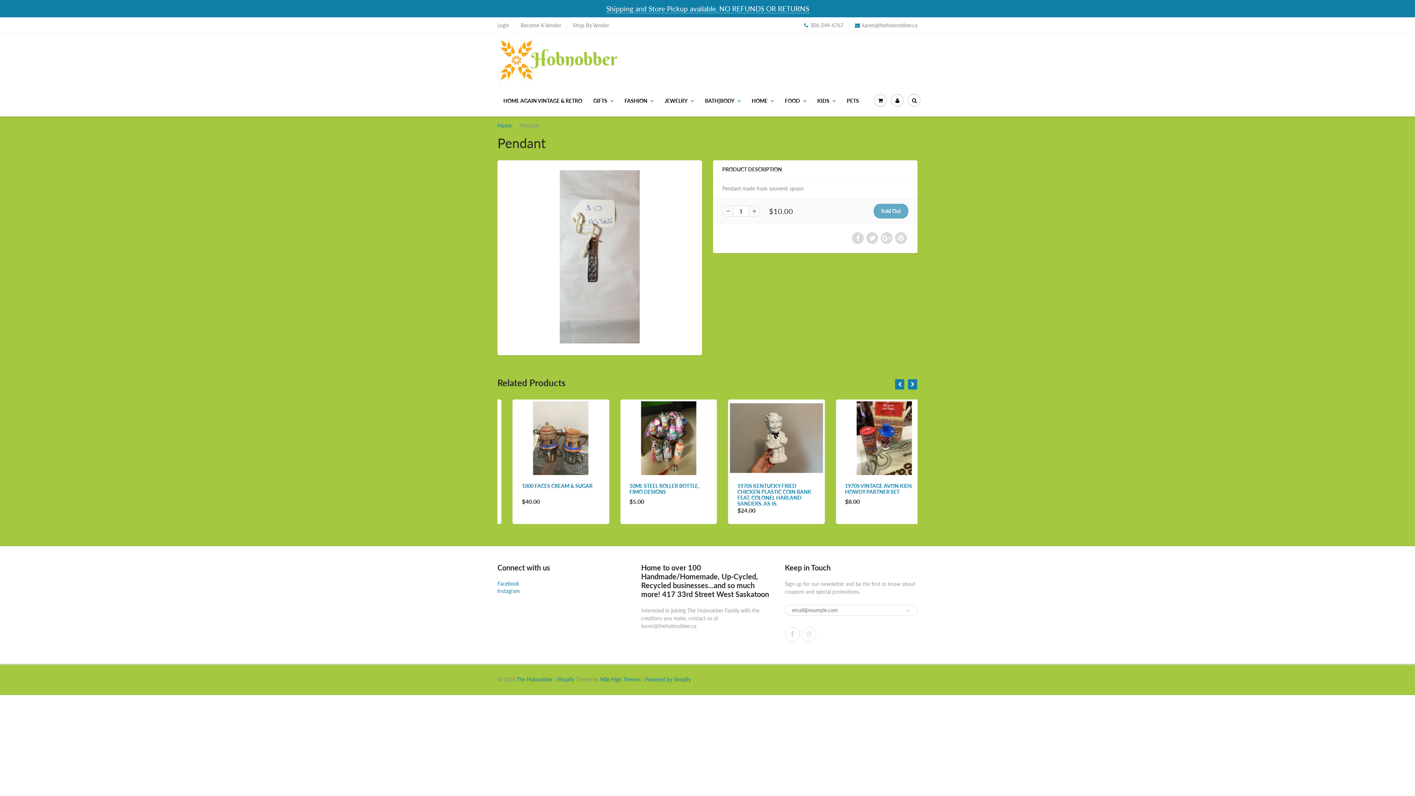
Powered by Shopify (668, 679)
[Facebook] (792, 634)
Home (760, 101)
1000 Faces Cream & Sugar (542, 486)
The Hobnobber (535, 679)
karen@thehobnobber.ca (890, 25)
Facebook (508, 583)
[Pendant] (600, 257)
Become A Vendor (541, 25)
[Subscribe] (908, 611)
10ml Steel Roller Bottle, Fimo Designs (649, 489)
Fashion (636, 101)
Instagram (508, 591)
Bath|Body (719, 101)
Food (792, 101)
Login (503, 25)
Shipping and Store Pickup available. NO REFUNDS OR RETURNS (707, 8)
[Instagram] (808, 634)
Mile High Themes (620, 679)
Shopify (565, 679)
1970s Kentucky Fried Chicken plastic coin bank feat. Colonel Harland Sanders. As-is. (759, 495)
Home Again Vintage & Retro (542, 101)
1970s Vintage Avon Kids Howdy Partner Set (863, 489)
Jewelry (676, 101)
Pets (853, 101)
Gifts (600, 101)
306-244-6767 (826, 25)
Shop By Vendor (591, 25)
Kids (823, 101)
